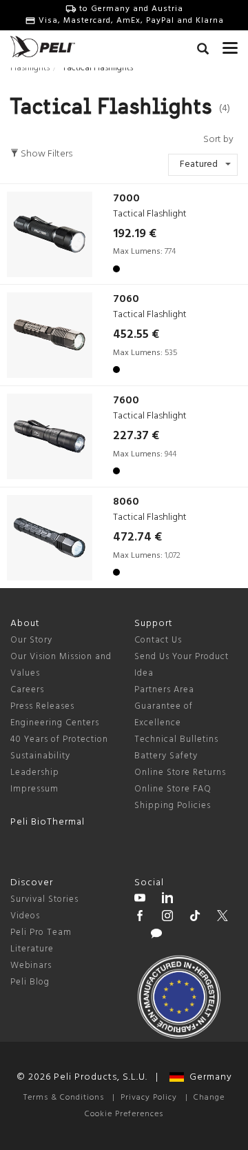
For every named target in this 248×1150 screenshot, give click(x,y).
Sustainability (40, 756)
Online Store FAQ (172, 789)
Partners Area (164, 690)
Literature (32, 949)
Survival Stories (44, 899)
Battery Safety (166, 756)
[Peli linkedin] (167, 899)
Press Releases (42, 706)
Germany (208, 1077)
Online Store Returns (180, 772)
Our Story (31, 640)
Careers (27, 690)
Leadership (34, 772)
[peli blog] (156, 935)
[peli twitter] (222, 917)
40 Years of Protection (59, 739)
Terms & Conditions (63, 1097)
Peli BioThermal (47, 822)
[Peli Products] (139, 917)
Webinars (31, 965)
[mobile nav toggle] (230, 45)
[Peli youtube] (139, 899)
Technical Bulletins (176, 739)
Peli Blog (30, 982)
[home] (42, 46)
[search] (203, 51)
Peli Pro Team (41, 932)
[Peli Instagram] (167, 917)
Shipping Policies (172, 805)
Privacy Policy (149, 1097)
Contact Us (158, 640)
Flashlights (30, 68)
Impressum (34, 789)
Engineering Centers (54, 723)
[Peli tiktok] (194, 917)
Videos (25, 916)
